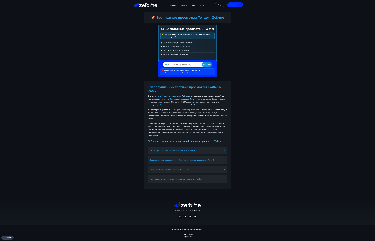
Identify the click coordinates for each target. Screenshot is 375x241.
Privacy (190, 234)
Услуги (184, 5)
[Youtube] (195, 216)
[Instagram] (180, 216)
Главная (173, 5)
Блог (193, 5)
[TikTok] (185, 216)
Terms (184, 234)
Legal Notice (187, 236)
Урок (202, 5)
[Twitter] (190, 216)
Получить (207, 64)
